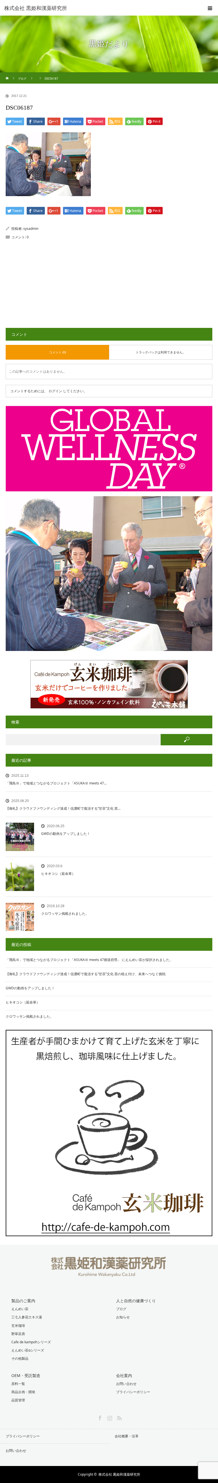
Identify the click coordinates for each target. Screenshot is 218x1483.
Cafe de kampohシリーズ (31, 1342)
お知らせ (123, 1317)
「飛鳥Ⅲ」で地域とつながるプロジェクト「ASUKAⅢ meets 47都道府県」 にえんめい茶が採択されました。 (89, 959)
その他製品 (19, 1358)
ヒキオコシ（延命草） (58, 873)
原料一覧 (18, 1383)
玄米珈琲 (18, 1325)
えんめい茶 (19, 1308)
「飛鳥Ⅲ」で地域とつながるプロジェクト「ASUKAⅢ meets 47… (56, 783)
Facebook (99, 1417)
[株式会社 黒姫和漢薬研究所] (100, 8)
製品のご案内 (23, 1300)
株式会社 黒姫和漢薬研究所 (119, 1474)
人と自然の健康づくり (136, 1300)
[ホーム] (7, 74)
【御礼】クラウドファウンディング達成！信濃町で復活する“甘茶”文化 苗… (63, 808)
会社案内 (124, 1375)
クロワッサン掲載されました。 (65, 913)
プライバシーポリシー (133, 1391)
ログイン (55, 391)
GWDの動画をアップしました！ (65, 833)
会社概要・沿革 (127, 1436)
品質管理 (18, 1400)
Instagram (109, 1417)
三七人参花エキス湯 (26, 1317)
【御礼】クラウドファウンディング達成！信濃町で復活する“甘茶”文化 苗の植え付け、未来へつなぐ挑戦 (85, 973)
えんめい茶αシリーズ (27, 1350)
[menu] (210, 8)
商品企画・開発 (23, 1391)
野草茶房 (18, 1333)
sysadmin (30, 228)
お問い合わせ (126, 1383)
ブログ (121, 1308)
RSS (118, 1417)
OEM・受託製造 (25, 1375)
